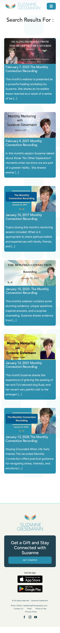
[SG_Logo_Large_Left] (22, 3)
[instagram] (30, 617)
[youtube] (35, 617)
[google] (30, 586)
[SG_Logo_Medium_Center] (30, 514)
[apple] (30, 577)
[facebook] (24, 617)
